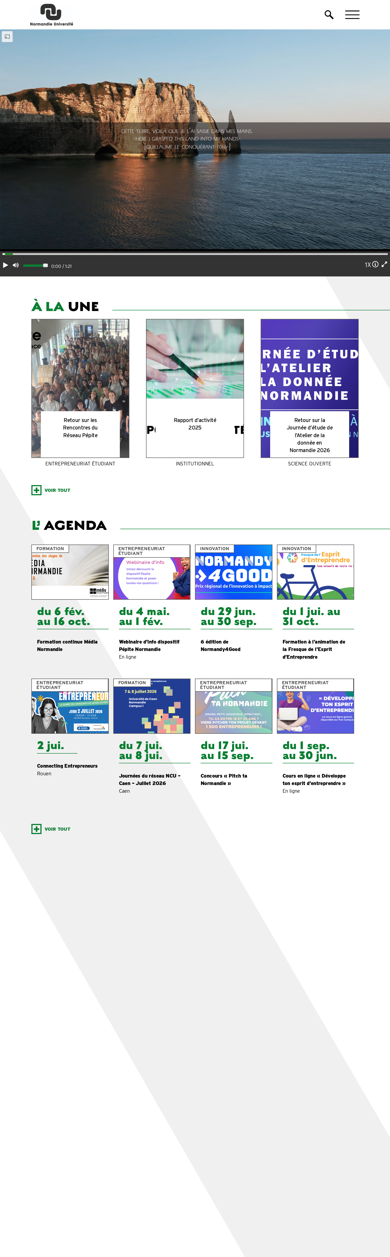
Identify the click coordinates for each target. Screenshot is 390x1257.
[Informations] (375, 264)
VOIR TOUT (57, 490)
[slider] (2, 254)
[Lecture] (5, 265)
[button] (329, 14)
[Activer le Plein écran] (384, 264)
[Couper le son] (16, 265)
